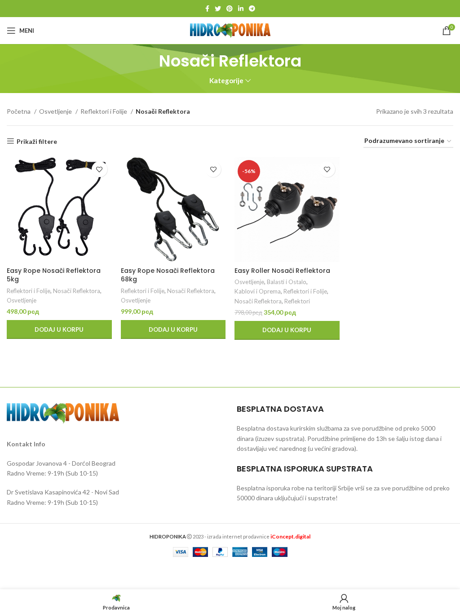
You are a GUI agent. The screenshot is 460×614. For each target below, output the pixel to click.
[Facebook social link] (207, 8)
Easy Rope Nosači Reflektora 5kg (54, 275)
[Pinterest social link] (229, 8)
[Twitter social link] (218, 8)
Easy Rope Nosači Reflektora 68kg (168, 275)
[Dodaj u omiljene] (99, 169)
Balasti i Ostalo (286, 281)
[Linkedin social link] (240, 8)
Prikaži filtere (37, 141)
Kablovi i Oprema (257, 291)
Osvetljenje (56, 111)
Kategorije (226, 80)
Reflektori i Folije (104, 111)
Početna (19, 111)
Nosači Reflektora (76, 290)
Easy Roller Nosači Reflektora (282, 270)
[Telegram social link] (252, 8)
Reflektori (297, 301)
